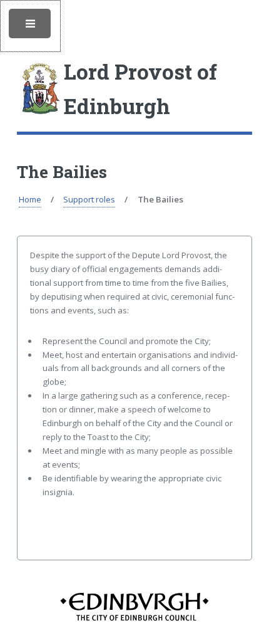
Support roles (89, 199)
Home (30, 199)
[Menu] (30, 26)
